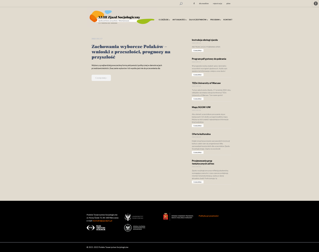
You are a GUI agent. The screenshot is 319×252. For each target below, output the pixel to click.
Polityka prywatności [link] (208, 216)
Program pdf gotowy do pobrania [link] (209, 58)
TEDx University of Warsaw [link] (206, 83)
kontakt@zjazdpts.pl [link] (102, 220)
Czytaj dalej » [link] (101, 78)
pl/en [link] (228, 3)
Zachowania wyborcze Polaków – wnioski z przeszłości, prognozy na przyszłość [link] (131, 52)
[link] (316, 3)
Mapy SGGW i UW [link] (201, 107)
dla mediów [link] (204, 3)
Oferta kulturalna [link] (201, 134)
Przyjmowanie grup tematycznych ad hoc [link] (203, 162)
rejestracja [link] (217, 3)
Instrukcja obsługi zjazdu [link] (205, 40)
